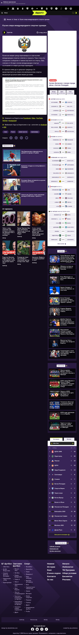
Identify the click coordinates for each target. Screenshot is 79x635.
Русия (13, 132)
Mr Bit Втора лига (60, 211)
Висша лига (58, 99)
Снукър (28, 602)
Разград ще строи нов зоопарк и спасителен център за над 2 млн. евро (23, 259)
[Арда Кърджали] (27, 8)
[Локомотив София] (70, 8)
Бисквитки (67, 576)
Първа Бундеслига (18, 576)
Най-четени (61, 365)
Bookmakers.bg (54, 549)
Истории (51, 567)
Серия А (56, 136)
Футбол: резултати (55, 551)
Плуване (28, 600)
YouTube (39, 118)
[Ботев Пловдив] (32, 8)
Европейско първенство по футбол (18, 603)
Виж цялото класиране (61, 534)
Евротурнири (7, 582)
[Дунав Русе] (61, 8)
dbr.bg (4, 238)
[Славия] (46, 8)
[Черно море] (51, 8)
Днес (62, 92)
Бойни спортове (29, 596)
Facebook (27, 118)
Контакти (51, 576)
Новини (50, 564)
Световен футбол (17, 565)
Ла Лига (57, 120)
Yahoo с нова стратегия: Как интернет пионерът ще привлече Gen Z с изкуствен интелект (8, 231)
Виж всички (61, 243)
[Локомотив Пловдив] (66, 8)
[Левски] (13, 8)
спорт (5, 132)
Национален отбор (7, 579)
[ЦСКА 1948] (22, 8)
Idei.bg (45, 619)
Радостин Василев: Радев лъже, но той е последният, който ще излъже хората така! (8, 260)
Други (16, 612)
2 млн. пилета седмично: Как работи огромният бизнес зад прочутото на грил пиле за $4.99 (38, 231)
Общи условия (69, 573)
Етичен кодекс (54, 573)
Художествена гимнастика (30, 587)
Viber (33, 118)
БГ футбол (6, 564)
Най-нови (61, 251)
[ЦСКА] (17, 8)
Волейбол (29, 566)
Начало (9, 19)
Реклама (66, 580)
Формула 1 (29, 574)
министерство (23, 132)
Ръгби (28, 611)
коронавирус (34, 132)
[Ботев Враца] (56, 8)
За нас (50, 580)
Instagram (12, 121)
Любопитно (67, 567)
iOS (5, 127)
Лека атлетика (28, 577)
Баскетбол (29, 569)
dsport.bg (9, 32)
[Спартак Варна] (42, 8)
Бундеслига (59, 157)
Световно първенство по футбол (18, 597)
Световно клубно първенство (18, 608)
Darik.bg (21, 619)
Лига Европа (17, 589)
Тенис (28, 571)
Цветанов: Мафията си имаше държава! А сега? (38, 258)
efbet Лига (6, 566)
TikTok (4, 121)
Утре (70, 92)
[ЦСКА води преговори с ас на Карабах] (62, 415)
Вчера (54, 92)
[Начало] (5, 19)
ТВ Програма (68, 570)
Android (44, 125)
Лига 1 (56, 186)
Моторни (29, 593)
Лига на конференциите (19, 592)
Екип (49, 570)
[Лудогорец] (8, 8)
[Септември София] (37, 8)
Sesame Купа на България (6, 574)
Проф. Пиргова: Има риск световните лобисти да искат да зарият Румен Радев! (23, 231)
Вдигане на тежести (29, 581)
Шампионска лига (19, 585)
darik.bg (19, 236)
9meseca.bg (33, 619)
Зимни (28, 591)
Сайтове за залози (55, 546)
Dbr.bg (57, 619)
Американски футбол (30, 608)
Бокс (27, 584)
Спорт (15, 19)
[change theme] (76, 13)
